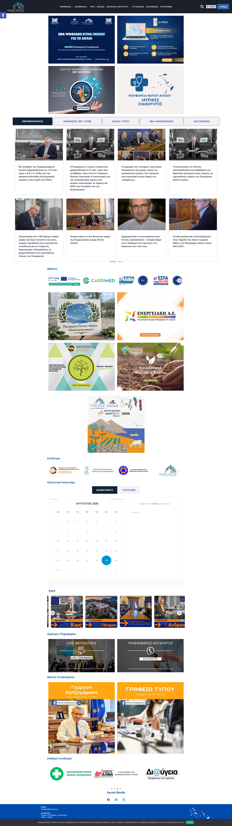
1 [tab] (111, 789)
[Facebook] (207, 6)
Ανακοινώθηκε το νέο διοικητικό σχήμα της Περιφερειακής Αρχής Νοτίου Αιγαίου (90, 239)
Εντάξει (190, 822)
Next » (120, 262)
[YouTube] (214, 6)
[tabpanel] (70, 773)
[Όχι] (229, 822)
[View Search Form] (202, 7)
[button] (3, 15)
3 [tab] (117, 789)
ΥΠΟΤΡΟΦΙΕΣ (166, 7)
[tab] (32, 121)
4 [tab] (120, 789)
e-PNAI (223, 6)
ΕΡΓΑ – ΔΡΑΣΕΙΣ (97, 7)
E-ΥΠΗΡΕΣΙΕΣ (138, 7)
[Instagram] (211, 6)
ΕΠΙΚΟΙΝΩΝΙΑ (152, 7)
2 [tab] (114, 789)
